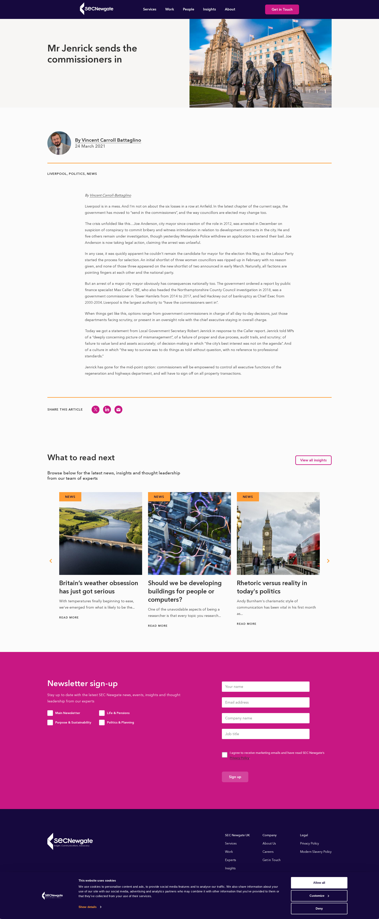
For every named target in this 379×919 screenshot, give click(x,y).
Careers (268, 852)
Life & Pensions (118, 713)
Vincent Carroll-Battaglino (110, 195)
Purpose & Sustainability (73, 722)
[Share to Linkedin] (107, 409)
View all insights (313, 460)
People (188, 9)
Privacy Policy (239, 758)
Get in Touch (282, 9)
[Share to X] (95, 409)
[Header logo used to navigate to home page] (96, 8)
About (230, 9)
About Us (269, 843)
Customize (317, 895)
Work (169, 9)
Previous (50, 561)
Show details (88, 907)
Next (328, 561)
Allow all (319, 882)
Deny (319, 908)
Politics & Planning (120, 722)
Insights (209, 9)
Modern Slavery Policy (316, 852)
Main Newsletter (67, 713)
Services (149, 9)
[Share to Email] (118, 409)
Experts (230, 860)
